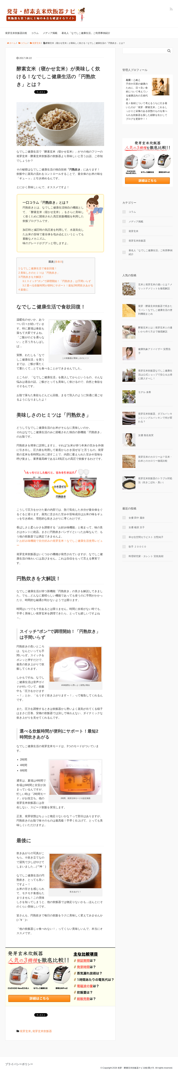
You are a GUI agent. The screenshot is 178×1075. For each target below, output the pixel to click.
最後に (23, 289)
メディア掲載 (50, 33)
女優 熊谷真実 (145, 435)
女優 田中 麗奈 (137, 517)
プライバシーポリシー (19, 1064)
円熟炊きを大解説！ (31, 276)
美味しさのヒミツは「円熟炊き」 (39, 272)
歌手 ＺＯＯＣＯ (137, 546)
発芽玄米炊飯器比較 (16, 33)
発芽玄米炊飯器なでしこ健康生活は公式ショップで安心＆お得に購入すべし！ (155, 374)
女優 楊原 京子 (137, 527)
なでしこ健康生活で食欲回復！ (37, 268)
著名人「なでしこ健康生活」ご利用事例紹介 (86, 33)
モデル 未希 (144, 392)
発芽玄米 (25, 1031)
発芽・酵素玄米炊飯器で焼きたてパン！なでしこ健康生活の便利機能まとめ (155, 310)
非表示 (58, 261)
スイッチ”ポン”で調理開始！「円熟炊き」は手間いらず (56, 281)
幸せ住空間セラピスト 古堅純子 (146, 537)
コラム (35, 33)
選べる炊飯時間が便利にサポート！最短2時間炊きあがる (57, 285)
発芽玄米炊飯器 (42, 1031)
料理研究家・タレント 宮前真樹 (146, 556)
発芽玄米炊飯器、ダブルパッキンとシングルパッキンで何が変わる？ (155, 417)
